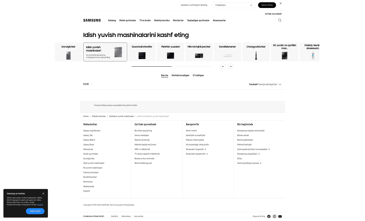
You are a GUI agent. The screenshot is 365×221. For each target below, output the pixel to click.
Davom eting (267, 5)
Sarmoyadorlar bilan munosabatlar (252, 149)
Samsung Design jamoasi (248, 163)
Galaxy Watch (89, 140)
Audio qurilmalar (90, 154)
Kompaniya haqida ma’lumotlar (251, 130)
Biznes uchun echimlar (144, 158)
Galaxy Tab (88, 135)
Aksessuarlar (88, 186)
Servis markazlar (142, 135)
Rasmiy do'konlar (142, 140)
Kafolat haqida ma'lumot (145, 144)
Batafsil (40, 205)
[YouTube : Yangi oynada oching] (280, 216)
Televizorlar (88, 149)
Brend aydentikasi (245, 140)
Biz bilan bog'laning (143, 130)
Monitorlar (88, 182)
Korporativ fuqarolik (195, 149)
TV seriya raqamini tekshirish (147, 154)
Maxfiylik (114, 216)
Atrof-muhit (191, 130)
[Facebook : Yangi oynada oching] (269, 216)
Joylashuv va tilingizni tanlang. (194, 5)
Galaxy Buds (88, 144)
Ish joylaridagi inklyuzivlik (197, 144)
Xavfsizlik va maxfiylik (195, 135)
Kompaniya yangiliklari (247, 154)
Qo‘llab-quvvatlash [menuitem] (273, 14)
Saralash (263, 84)
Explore (86, 191)
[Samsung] (92, 20)
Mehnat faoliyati (244, 144)
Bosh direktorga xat (143, 163)
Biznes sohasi (243, 135)
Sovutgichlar (89, 158)
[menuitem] (112, 20)
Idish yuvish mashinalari (93, 163)
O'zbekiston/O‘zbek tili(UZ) (93, 216)
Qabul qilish (35, 211)
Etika (239, 158)
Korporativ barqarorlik (196, 154)
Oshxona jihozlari (91, 172)
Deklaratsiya (126, 216)
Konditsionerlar (90, 177)
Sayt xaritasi (138, 216)
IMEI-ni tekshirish (142, 149)
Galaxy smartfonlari (91, 130)
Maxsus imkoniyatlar (195, 140)
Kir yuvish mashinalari (92, 168)
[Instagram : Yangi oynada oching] (274, 216)
